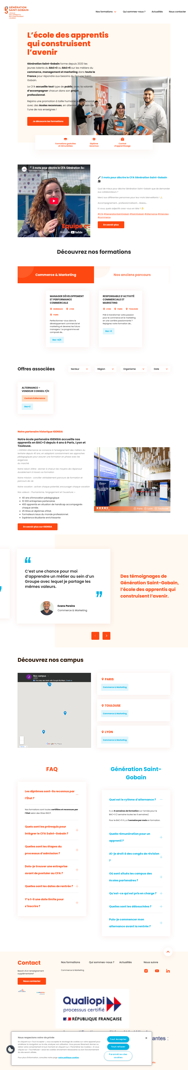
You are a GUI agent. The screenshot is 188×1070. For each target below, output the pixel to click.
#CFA (100, 214)
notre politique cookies (68, 1058)
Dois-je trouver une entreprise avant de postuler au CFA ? (46, 869)
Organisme (129, 369)
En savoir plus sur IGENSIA (37, 526)
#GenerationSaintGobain (116, 214)
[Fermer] (146, 1038)
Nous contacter (177, 11)
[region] (81, 1048)
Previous (106, 634)
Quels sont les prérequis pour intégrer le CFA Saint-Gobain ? (46, 830)
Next (95, 634)
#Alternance (151, 214)
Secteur (75, 369)
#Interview (163, 214)
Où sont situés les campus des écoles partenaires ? (130, 877)
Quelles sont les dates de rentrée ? (49, 886)
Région (101, 369)
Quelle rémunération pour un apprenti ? (129, 837)
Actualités (157, 11)
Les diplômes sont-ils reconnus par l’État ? (50, 794)
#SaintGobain (137, 214)
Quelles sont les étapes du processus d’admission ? (43, 850)
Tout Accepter (118, 1039)
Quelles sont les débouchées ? (130, 906)
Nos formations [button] (104, 11)
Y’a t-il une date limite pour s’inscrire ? (44, 902)
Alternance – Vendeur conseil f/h (35, 389)
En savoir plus (111, 224)
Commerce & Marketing (72, 970)
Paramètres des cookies (118, 1056)
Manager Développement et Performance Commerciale (67, 300)
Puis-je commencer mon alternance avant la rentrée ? (130, 922)
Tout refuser (118, 1046)
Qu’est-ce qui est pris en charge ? (132, 893)
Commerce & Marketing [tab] (55, 274)
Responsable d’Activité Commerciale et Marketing (118, 300)
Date (156, 369)
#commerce (104, 217)
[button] (10, 1049)
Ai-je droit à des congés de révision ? (134, 857)
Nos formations (70, 962)
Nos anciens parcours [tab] (132, 274)
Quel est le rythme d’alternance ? (132, 800)
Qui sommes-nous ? (134, 11)
